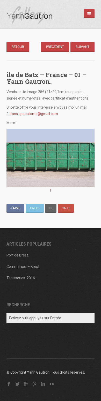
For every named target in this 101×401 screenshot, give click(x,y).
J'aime (15, 208)
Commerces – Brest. (23, 266)
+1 (51, 208)
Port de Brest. (17, 255)
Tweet (35, 208)
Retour (18, 47)
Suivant (82, 47)
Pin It (66, 208)
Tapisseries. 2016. (21, 278)
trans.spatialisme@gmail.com (33, 114)
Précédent (55, 47)
